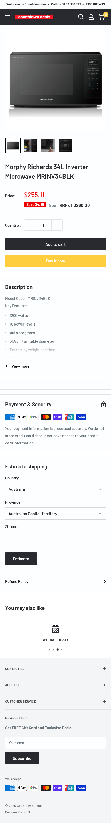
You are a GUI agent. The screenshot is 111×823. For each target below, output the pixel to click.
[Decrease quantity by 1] (29, 225)
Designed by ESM (17, 812)
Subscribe (22, 758)
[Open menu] (7, 17)
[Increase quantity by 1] (57, 225)
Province (12, 502)
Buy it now (55, 260)
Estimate (21, 558)
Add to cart (55, 244)
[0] (101, 17)
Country (12, 477)
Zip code (12, 526)
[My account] (91, 17)
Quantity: (13, 225)
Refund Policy (16, 581)
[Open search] (81, 17)
